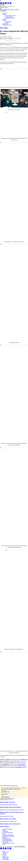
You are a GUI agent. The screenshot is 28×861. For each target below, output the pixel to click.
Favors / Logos (8, 21)
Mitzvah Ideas (7, 785)
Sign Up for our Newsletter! (20, 846)
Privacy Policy (6, 858)
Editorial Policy (6, 857)
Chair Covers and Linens (8, 767)
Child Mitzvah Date (5, 791)
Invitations (7, 22)
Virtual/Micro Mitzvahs (10, 17)
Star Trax (24, 767)
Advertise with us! (4, 7)
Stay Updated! (3, 10)
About (4, 851)
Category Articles (8, 16)
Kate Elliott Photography (20, 764)
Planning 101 (5, 23)
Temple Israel (6, 762)
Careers (4, 855)
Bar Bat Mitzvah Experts (10, 15)
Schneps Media (6, 859)
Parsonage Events (3, 43)
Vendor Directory (4, 826)
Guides (4, 20)
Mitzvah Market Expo (7, 24)
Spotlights (5, 19)
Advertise (5, 854)
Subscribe (2, 4)
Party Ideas (5, 13)
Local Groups (5, 852)
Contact (4, 853)
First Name (3, 790)
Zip (2, 795)
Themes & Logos (14, 785)
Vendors (4, 14)
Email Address (4, 794)
